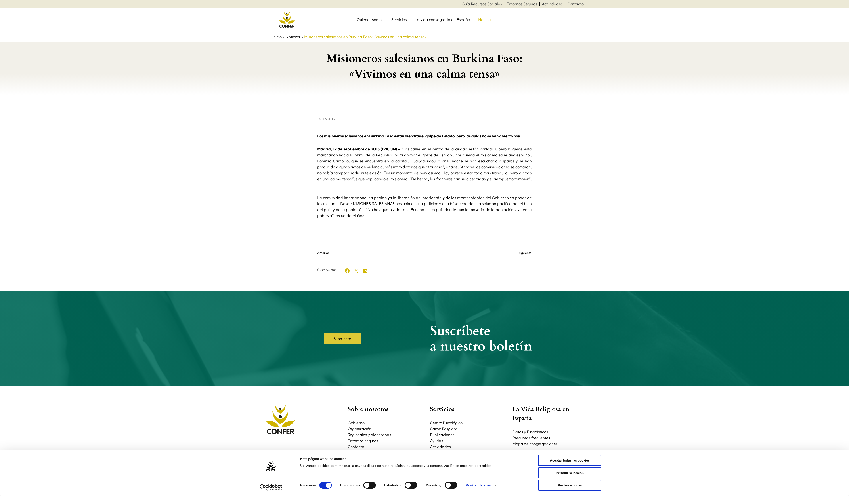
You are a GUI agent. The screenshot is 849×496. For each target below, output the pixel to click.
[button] (347, 271)
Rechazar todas (570, 485)
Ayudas (436, 440)
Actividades (440, 446)
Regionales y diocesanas (369, 434)
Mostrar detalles (478, 485)
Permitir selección (570, 473)
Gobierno (356, 422)
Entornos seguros (363, 440)
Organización (359, 428)
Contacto (356, 446)
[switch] (369, 485)
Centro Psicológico (446, 422)
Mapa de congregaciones (535, 443)
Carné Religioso (443, 428)
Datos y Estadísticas (530, 431)
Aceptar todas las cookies (570, 460)
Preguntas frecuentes (531, 437)
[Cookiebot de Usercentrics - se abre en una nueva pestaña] (271, 487)
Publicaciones (442, 434)
